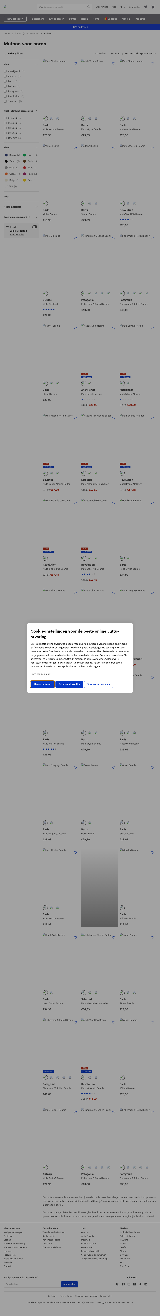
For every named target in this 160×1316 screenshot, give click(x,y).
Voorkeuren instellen (99, 684)
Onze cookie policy (40, 674)
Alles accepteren (42, 684)
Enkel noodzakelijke (69, 684)
